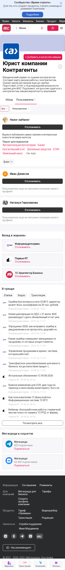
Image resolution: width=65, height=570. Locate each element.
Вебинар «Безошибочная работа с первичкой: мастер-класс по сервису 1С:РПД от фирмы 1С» (34, 411)
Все (4, 109)
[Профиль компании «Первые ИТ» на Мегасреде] (9, 260)
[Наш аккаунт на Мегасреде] (39, 538)
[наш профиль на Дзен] (30, 538)
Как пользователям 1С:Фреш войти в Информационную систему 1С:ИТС (29, 399)
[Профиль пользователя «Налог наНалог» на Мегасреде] (5, 120)
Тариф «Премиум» (24, 512)
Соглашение (29, 485)
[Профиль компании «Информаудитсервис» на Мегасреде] (9, 245)
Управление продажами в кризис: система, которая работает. (33, 352)
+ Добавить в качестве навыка (43, 57)
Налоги (16, 21)
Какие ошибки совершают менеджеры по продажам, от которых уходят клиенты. (32, 340)
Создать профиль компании (23, 501)
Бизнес (40, 21)
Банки (41, 145)
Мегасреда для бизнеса (27, 493)
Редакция (47, 517)
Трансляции (38, 295)
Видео (21, 295)
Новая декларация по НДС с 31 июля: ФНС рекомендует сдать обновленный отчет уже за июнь (33, 316)
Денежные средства (39, 149)
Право (5, 21)
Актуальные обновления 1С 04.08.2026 (30, 375)
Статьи (8, 295)
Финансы (28, 21)
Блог (8, 161)
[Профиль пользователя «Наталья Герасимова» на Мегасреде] (5, 203)
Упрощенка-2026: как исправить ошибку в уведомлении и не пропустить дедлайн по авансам (32, 328)
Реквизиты (46, 485)
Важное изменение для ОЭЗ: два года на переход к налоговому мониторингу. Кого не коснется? (33, 387)
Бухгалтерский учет (14, 149)
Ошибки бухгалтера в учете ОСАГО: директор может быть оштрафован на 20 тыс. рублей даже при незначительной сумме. (34, 303)
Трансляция (25, 517)
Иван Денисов (19, 173)
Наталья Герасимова (24, 202)
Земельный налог (13, 153)
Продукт (52, 21)
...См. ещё (30, 153)
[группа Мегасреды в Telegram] (22, 538)
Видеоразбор (49, 510)
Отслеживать (33, 127)
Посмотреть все (32, 423)
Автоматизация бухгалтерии (19, 145)
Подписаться (21, 448)
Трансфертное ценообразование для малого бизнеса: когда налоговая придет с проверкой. (34, 365)
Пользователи (25, 99)
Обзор (9, 99)
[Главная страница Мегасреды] (7, 28)
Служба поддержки (30, 524)
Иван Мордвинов (29, 528)
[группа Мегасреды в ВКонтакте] (5, 538)
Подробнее (32, 14)
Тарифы (46, 491)
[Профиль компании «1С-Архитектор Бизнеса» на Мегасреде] (9, 274)
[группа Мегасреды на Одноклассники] (14, 538)
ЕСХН (56, 149)
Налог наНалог (20, 119)
